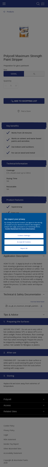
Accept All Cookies (24, 242)
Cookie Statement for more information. (20, 229)
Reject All (24, 248)
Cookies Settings (24, 236)
